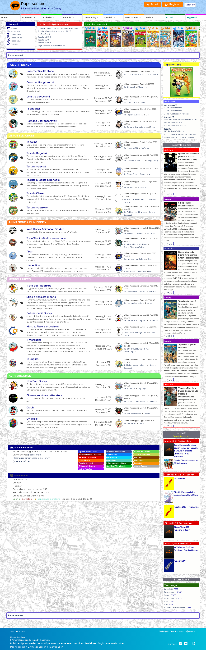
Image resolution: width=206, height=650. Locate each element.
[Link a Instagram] (193, 644)
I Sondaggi (33, 108)
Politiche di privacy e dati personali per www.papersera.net (41, 643)
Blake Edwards (170, 598)
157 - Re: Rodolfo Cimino (174, 131)
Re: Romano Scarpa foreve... (136, 127)
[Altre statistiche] (21, 461)
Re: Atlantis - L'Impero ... (134, 234)
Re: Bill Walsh (130, 87)
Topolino (32, 141)
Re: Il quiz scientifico (132, 414)
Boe (147, 115)
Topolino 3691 (44, 40)
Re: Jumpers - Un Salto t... (134, 259)
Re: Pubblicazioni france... (135, 212)
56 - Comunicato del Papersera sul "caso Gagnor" (184, 119)
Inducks (67, 17)
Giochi (30, 407)
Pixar (30, 251)
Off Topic (32, 418)
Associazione (131, 17)
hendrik (152, 292)
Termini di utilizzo (178, 631)
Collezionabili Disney (39, 313)
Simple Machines (17, 637)
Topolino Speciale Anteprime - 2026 (54, 31)
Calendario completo (181, 436)
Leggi (169, 194)
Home (4, 17)
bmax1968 (168, 589)
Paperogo (142, 389)
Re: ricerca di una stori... (134, 303)
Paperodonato (170, 592)
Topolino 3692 (44, 42)
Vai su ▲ (192, 631)
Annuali (168, 117)
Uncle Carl (153, 321)
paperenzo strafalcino (48, 499)
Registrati (192, 17)
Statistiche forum (23, 447)
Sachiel (147, 414)
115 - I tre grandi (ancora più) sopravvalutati (182, 134)
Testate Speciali (36, 166)
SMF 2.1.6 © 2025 (17, 631)
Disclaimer (90, 643)
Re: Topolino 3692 (131, 148)
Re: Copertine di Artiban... (134, 74)
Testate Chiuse (35, 193)
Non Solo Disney (37, 381)
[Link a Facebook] (180, 644)
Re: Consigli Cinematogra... (135, 401)
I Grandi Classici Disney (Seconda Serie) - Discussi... (61, 28)
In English (32, 358)
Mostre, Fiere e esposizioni (43, 326)
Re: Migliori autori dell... (133, 115)
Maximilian (153, 74)
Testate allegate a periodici (43, 179)
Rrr (34, 499)
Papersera (27, 17)
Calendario (16, 34)
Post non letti (17, 37)
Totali (166, 129)
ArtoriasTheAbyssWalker (174, 607)
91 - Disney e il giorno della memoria (179, 137)
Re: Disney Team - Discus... (135, 174)
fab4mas (145, 148)
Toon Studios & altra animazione (46, 238)
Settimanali (169, 105)
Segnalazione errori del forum (51, 45)
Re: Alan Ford (129, 389)
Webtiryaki (164, 631)
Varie (148, 17)
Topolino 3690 (44, 37)
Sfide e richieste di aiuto (41, 296)
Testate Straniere (37, 207)
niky (166, 604)
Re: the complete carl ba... (134, 199)
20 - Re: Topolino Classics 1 (175, 125)
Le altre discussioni (38, 96)
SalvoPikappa (130, 352)
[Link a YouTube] (189, 644)
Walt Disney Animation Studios (45, 229)
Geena (141, 423)
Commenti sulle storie (40, 71)
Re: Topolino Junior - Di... (134, 161)
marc (166, 601)
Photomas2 (143, 187)
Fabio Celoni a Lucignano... (135, 333)
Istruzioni (78, 643)
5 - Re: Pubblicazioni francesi (176, 114)
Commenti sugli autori (40, 82)
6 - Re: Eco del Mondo (173, 108)
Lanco (149, 303)
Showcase (15, 31)
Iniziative (47, 17)
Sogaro (167, 595)
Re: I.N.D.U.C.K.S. (130, 102)
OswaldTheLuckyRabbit (134, 247)
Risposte (14, 44)
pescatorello (35, 455)
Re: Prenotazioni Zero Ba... (135, 292)
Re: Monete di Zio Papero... (135, 321)
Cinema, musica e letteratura (44, 395)
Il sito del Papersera (39, 285)
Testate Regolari (37, 153)
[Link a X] (185, 644)
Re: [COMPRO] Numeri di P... (136, 349)
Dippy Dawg (152, 161)
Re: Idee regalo (130, 423)
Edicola (14, 28)
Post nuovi (16, 41)
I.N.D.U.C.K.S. (44, 34)
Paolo (142, 102)
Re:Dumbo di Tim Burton (135, 271)
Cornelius (27, 499)
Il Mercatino (34, 339)
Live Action (33, 265)
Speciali (108, 17)
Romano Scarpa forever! (42, 120)
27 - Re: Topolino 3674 (173, 122)
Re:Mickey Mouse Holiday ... (135, 365)
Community (90, 17)
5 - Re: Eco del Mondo (173, 111)
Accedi (169, 17)
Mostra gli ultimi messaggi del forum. (32, 458)
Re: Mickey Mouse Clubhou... (136, 244)
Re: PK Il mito (129, 187)
